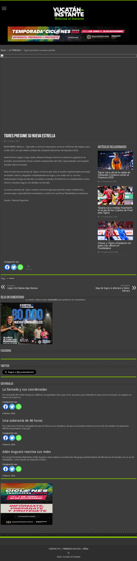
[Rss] (68, 553)
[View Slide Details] (26, 324)
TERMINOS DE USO (71, 549)
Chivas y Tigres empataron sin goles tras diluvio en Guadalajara (114, 245)
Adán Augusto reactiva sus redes (26, 452)
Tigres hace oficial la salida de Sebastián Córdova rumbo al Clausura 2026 (114, 175)
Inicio (3, 50)
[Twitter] (14, 267)
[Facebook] (7, 267)
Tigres (12, 278)
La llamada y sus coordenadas (24, 389)
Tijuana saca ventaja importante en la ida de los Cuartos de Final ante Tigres (115, 210)
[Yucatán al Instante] (68, 13)
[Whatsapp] (20, 267)
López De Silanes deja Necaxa (22, 287)
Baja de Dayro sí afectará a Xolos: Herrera (113, 288)
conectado (52, 299)
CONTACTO (54, 549)
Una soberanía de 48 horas (22, 421)
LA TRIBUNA (15, 50)
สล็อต (85, 549)
